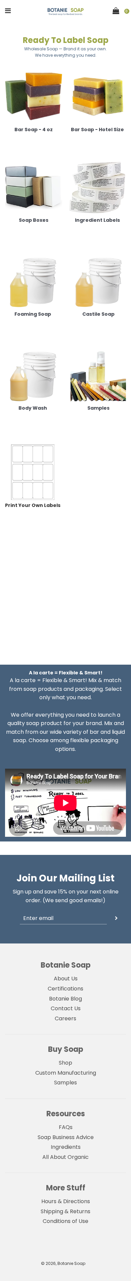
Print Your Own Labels (32, 505)
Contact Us (66, 1008)
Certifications (65, 988)
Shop (65, 1063)
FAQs (66, 1127)
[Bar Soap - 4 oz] (33, 95)
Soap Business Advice (66, 1137)
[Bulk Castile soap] (98, 281)
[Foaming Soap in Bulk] (32, 281)
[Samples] (98, 375)
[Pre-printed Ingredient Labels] (97, 186)
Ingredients (66, 1147)
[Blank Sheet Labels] (32, 472)
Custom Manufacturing (65, 1073)
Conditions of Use (65, 1221)
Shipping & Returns (65, 1211)
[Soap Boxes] (33, 186)
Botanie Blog (65, 999)
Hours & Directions (65, 1201)
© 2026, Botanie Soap (63, 1263)
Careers (65, 1018)
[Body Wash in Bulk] (32, 375)
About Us (66, 978)
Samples (65, 1082)
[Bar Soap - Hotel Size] (97, 95)
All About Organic (65, 1157)
